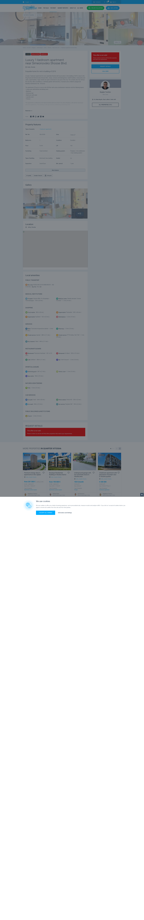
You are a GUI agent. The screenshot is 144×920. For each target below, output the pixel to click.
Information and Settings (65, 512)
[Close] (142, 494)
